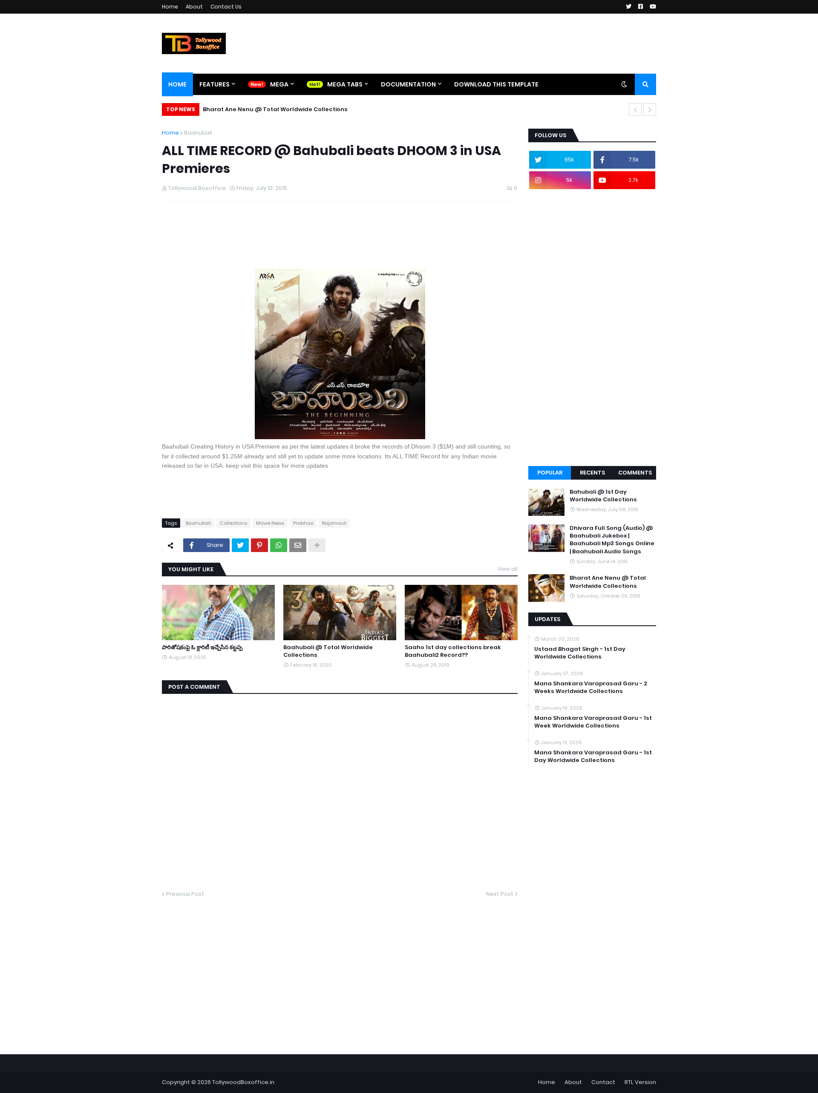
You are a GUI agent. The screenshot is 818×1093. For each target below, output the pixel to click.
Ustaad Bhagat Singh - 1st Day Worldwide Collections (579, 653)
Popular (549, 473)
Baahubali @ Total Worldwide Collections (328, 651)
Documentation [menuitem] (408, 84)
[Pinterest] (259, 545)
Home (170, 6)
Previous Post (185, 894)
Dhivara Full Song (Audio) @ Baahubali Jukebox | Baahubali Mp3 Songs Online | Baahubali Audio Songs (612, 539)
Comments (635, 473)
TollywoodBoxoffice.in (243, 1082)
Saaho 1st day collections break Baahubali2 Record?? (453, 651)
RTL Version (640, 1082)
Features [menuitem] (214, 84)
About (194, 6)
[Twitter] (240, 545)
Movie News (270, 523)
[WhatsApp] (278, 545)
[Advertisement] (317, 247)
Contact (603, 1082)
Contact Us (226, 6)
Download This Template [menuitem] (496, 84)
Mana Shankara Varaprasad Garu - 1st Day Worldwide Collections (593, 756)
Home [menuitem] (177, 84)
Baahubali (198, 133)
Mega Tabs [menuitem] (345, 84)
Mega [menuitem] (279, 84)
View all (508, 568)
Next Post (499, 894)
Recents (592, 473)
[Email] (297, 545)
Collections (233, 523)
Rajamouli (334, 523)
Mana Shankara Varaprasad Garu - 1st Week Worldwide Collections (593, 722)
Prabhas (303, 523)
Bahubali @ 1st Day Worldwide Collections (603, 495)
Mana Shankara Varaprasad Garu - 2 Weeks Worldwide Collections (590, 687)
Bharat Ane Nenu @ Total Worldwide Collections (275, 109)
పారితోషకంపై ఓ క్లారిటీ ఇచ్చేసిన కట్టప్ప (202, 647)
